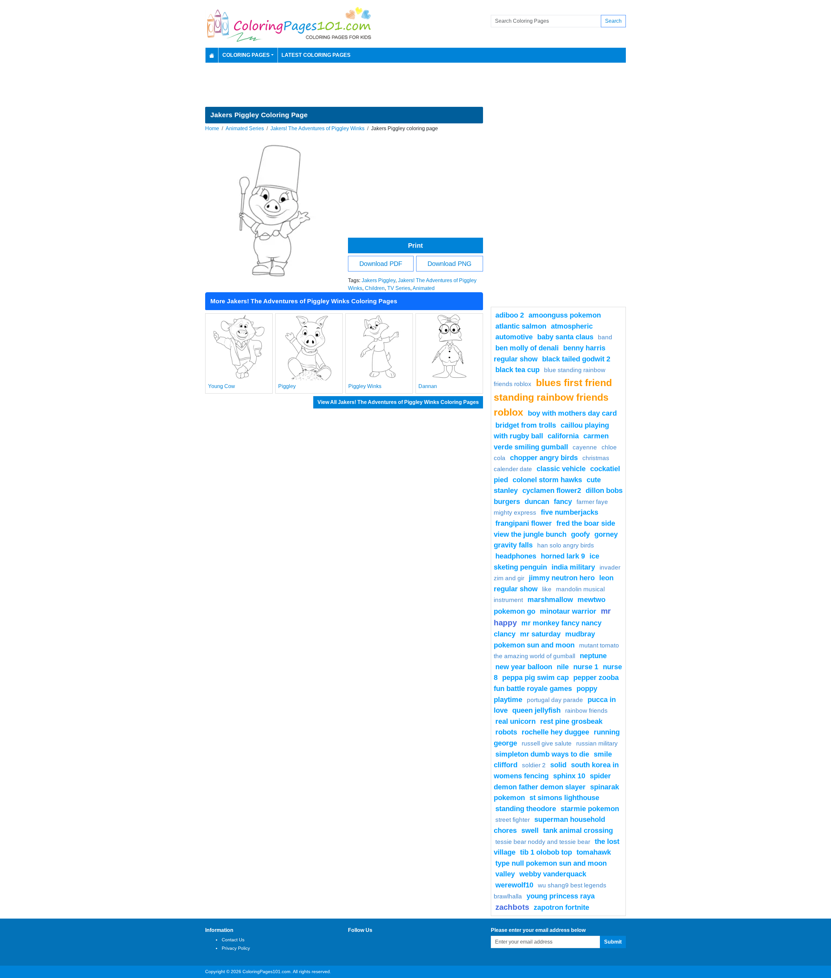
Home (212, 128)
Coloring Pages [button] (246, 55)
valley (505, 874)
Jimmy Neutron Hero (562, 578)
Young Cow (221, 386)
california (563, 436)
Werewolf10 (514, 885)
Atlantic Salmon (520, 326)
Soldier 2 (534, 765)
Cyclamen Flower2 (551, 490)
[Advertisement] (415, 84)
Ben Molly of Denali (527, 348)
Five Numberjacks (569, 512)
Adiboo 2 (509, 315)
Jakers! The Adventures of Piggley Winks (317, 128)
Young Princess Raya (561, 896)
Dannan (427, 386)
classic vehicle (561, 469)
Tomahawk (594, 852)
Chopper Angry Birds (544, 458)
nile (563, 667)
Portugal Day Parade (555, 699)
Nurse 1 (585, 667)
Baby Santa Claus (565, 337)
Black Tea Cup (517, 370)
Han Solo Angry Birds (565, 545)
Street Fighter (512, 819)
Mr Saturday (540, 634)
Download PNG (450, 263)
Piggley (287, 386)
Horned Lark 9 (563, 556)
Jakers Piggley (378, 280)
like (547, 589)
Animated (424, 288)
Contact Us (233, 939)
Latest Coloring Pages (316, 55)
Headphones (515, 556)
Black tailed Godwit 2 (576, 359)
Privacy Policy (236, 948)
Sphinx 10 (569, 776)
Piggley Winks (364, 386)
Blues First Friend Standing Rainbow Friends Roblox (553, 397)
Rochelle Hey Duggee (555, 732)
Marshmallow (550, 600)
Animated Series (245, 128)
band (605, 337)
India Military (573, 567)
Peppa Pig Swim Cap (535, 677)
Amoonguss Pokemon (564, 315)
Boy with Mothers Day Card (572, 413)
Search (613, 21)
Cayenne (585, 447)
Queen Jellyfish (536, 710)
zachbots (512, 907)
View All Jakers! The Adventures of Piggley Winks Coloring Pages (398, 402)
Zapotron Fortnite (561, 907)
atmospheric (572, 326)
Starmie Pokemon (590, 809)
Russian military (597, 743)
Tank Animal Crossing (578, 830)
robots (506, 732)
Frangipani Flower (523, 523)
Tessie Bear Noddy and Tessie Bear (542, 841)
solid (558, 765)
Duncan (537, 501)
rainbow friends (586, 710)
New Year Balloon (523, 667)
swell (530, 830)
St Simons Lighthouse (564, 798)
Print (415, 245)
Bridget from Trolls (525, 425)
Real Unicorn (515, 721)
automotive (514, 337)
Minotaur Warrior (568, 611)
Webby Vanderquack (552, 874)
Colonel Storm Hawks (547, 480)
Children (375, 288)
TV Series (398, 288)
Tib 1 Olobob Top (546, 852)
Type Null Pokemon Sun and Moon (551, 863)
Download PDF (380, 263)
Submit (613, 942)
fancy (563, 501)
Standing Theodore (525, 809)
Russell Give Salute (547, 743)
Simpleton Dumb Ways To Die (542, 754)
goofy (580, 534)
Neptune (593, 656)
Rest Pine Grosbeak (571, 721)
